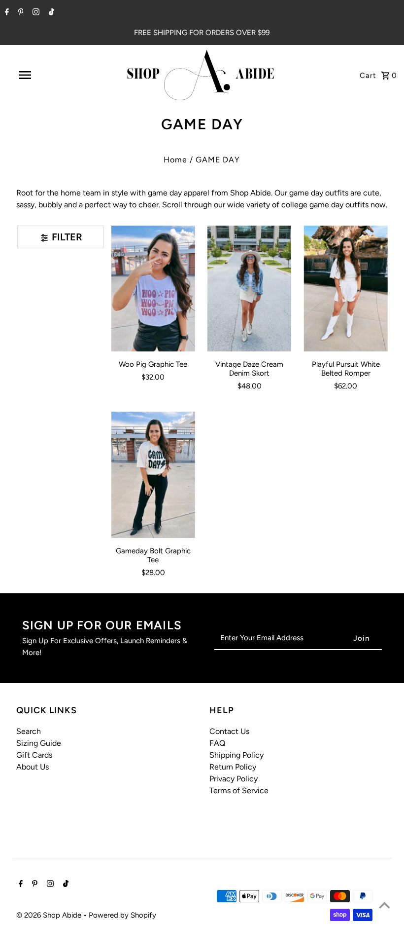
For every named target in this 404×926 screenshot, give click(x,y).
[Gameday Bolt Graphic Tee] (153, 475)
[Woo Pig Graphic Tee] (153, 289)
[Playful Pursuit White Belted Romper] (345, 289)
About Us (32, 767)
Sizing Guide (38, 743)
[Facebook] (5, 13)
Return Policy (232, 767)
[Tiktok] (50, 13)
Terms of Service (239, 790)
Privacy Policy (233, 778)
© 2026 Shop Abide (49, 915)
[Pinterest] (20, 13)
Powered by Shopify (122, 915)
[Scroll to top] (384, 906)
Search (28, 731)
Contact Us (229, 731)
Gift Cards (34, 755)
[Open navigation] (45, 75)
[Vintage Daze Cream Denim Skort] (249, 289)
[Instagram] (34, 13)
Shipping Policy (236, 755)
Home (175, 159)
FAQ (217, 743)
